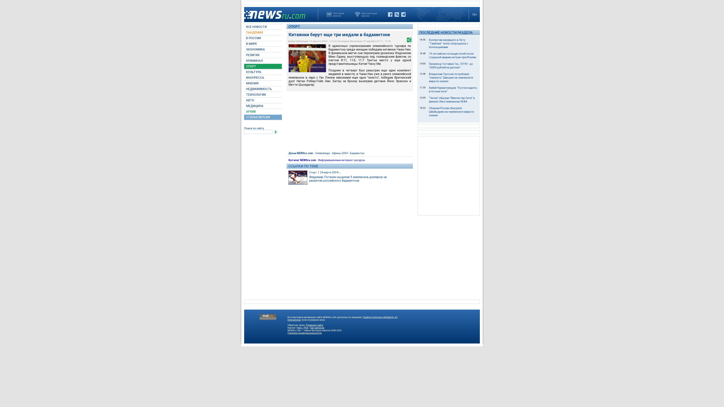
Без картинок (317, 328)
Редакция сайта (314, 325)
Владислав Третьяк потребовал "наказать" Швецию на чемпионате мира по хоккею (451, 78)
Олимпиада (322, 153)
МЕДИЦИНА (254, 106)
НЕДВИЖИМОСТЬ (259, 89)
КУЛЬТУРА (253, 72)
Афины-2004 (340, 153)
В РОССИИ (253, 38)
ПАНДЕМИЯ (254, 32)
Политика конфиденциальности (305, 333)
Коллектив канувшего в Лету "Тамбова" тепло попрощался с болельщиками (448, 43)
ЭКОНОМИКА (255, 49)
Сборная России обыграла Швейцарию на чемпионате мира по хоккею (451, 112)
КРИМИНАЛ (254, 61)
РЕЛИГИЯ (252, 55)
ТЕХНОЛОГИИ (256, 94)
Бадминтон (357, 153)
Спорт (294, 26)
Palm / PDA (302, 328)
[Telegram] (403, 14)
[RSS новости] (397, 14)
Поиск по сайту (254, 128)
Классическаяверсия (369, 14)
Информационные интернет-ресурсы (341, 160)
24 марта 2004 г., (330, 172)
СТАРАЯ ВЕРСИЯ (258, 117)
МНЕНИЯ (252, 83)
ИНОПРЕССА (255, 78)
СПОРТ (251, 66)
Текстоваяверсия (338, 14)
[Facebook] (390, 14)
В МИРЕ (251, 44)
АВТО (250, 100)
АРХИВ (251, 111)
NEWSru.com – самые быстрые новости (309, 330)
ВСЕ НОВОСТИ (256, 27)
